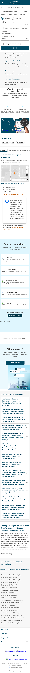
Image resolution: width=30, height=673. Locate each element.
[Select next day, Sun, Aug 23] (27, 33)
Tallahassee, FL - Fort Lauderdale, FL (12, 603)
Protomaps (14, 180)
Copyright (25, 663)
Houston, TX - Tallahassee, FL (10, 605)
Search (15, 48)
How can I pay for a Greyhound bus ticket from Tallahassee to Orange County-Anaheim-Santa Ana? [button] (13, 515)
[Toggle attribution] (27, 180)
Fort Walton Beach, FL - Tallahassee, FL (12, 618)
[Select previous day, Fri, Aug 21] (24, 33)
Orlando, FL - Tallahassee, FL (9, 587)
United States (20, 7)
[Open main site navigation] (2, 2)
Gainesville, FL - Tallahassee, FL (10, 623)
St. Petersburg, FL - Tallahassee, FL (11, 620)
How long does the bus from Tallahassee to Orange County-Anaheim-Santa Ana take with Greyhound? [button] (12, 402)
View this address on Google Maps (13, 195)
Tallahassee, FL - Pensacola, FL (10, 610)
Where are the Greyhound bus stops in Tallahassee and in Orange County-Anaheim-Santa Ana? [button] (13, 499)
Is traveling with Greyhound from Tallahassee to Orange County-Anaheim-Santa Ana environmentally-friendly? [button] (13, 437)
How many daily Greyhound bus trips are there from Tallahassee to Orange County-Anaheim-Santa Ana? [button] (13, 482)
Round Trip (18, 18)
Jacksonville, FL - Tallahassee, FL (11, 580)
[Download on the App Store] (21, 651)
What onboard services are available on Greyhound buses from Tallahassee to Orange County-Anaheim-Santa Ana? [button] (13, 447)
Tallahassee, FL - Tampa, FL (9, 585)
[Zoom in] (27, 167)
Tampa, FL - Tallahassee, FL (9, 592)
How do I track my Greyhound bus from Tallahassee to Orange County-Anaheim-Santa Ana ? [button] (13, 419)
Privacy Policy (18, 663)
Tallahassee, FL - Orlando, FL (9, 577)
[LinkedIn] (5, 659)
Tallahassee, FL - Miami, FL (9, 595)
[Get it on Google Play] (11, 651)
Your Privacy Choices (16, 667)
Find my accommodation (11, 44)
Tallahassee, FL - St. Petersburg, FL (11, 615)
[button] (15, 23)
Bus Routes (11, 7)
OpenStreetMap (22, 180)
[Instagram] (4, 659)
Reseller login (5, 663)
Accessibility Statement (15, 665)
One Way (7, 18)
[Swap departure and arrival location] (26, 25)
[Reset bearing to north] (27, 172)
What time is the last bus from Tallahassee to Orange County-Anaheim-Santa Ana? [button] (12, 464)
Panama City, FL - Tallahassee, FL (11, 613)
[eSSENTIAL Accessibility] (16, 659)
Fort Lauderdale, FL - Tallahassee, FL (12, 600)
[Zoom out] (27, 169)
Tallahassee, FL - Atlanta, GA (9, 582)
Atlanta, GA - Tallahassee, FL (9, 590)
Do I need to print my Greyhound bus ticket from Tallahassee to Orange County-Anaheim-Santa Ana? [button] (13, 507)
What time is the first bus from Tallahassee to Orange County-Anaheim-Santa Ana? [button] (12, 456)
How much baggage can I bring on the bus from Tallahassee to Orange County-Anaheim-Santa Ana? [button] (14, 427)
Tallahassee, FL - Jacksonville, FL (11, 575)
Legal (11, 663)
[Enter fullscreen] (27, 175)
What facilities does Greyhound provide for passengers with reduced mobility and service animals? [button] (13, 491)
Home (2, 7)
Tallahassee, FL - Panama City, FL (11, 608)
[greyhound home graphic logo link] (15, 3)
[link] (15, 366)
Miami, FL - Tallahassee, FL (9, 597)
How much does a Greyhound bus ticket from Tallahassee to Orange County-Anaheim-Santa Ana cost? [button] (13, 411)
